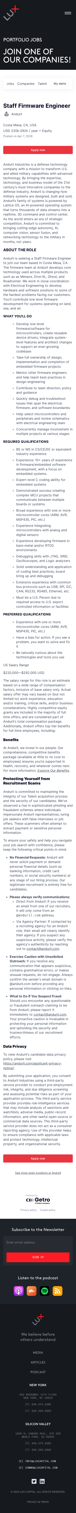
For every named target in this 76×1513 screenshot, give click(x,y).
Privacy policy (28, 1209)
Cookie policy (48, 1209)
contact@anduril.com (43, 949)
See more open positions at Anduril (38, 1173)
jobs (10, 84)
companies (25, 84)
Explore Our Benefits (53, 770)
